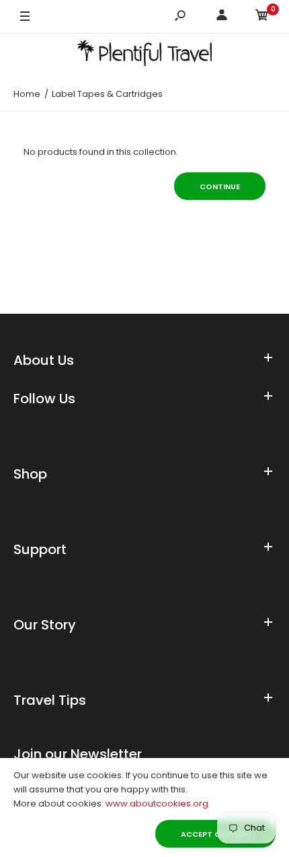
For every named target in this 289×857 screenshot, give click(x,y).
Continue (220, 186)
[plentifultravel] (144, 55)
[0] (262, 17)
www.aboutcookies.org (157, 803)
